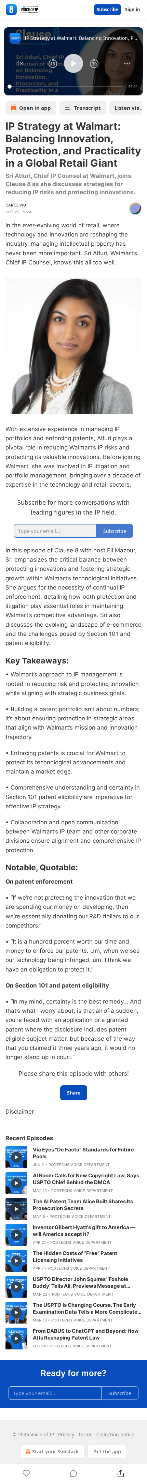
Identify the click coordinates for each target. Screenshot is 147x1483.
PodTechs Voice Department (79, 1164)
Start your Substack (55, 1451)
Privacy (66, 1434)
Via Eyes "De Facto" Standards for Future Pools (83, 1153)
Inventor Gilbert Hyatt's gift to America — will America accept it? (84, 1230)
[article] (73, 1157)
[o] (16, 1157)
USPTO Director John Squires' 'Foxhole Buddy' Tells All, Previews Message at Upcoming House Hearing (80, 1282)
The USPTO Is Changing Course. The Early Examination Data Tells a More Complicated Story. (87, 1308)
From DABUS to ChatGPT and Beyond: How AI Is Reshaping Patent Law (86, 1334)
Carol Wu (15, 205)
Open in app (35, 107)
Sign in (132, 9)
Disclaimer (19, 1111)
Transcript (87, 107)
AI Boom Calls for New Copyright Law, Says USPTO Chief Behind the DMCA (86, 1179)
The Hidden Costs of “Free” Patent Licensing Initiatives (75, 1256)
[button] (20, 63)
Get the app (107, 1451)
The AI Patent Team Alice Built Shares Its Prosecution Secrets (83, 1204)
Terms (85, 1434)
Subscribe (107, 9)
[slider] (66, 86)
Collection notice (115, 1434)
